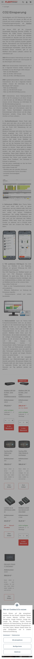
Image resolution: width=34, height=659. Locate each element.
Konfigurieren (17, 646)
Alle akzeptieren (17, 640)
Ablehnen (17, 652)
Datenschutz (16, 635)
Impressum (6, 635)
